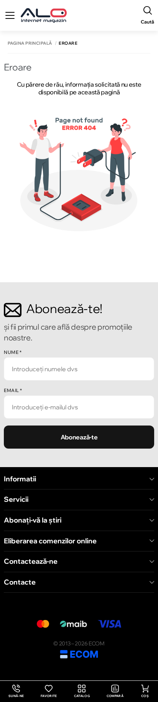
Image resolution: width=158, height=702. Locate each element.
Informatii (20, 479)
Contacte (20, 582)
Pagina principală (30, 43)
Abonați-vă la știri (32, 520)
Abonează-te (79, 437)
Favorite (49, 696)
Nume (12, 352)
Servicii (16, 499)
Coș (145, 696)
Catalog (82, 696)
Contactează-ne (31, 561)
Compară (115, 696)
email (13, 390)
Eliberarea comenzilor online (50, 541)
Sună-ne (16, 691)
